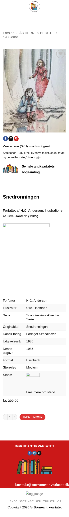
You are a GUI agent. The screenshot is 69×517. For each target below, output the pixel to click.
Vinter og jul (33, 157)
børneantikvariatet (34, 446)
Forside (8, 33)
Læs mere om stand (40, 392)
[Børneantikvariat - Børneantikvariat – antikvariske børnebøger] (34, 6)
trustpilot (52, 501)
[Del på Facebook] (5, 138)
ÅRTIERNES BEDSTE (36, 33)
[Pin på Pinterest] (16, 138)
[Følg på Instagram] (34, 453)
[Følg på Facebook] (30, 453)
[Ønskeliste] (42, 17)
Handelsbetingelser (24, 501)
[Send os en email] (39, 453)
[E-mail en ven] (10, 138)
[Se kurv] (52, 17)
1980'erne (10, 37)
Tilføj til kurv (33, 417)
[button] (21, 17)
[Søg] (33, 17)
